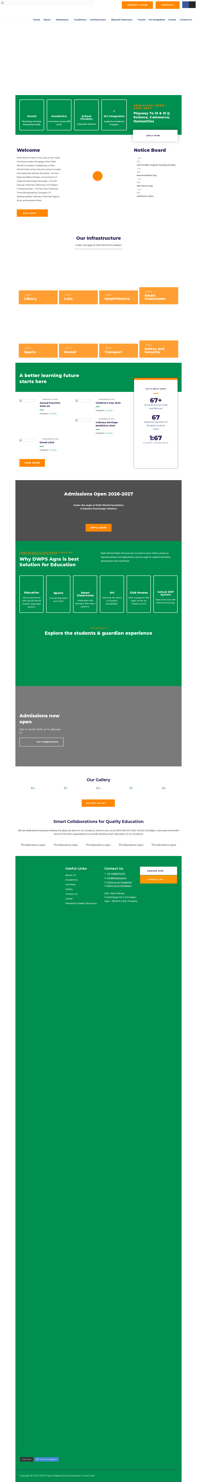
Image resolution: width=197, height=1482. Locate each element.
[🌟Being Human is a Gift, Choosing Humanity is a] (49, 1145)
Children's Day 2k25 (108, 403)
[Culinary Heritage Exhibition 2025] (83, 426)
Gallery (69, 889)
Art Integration (157, 19)
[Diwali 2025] (27, 446)
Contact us (186, 19)
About (47, 19)
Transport (113, 352)
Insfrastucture (98, 19)
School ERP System (165, 593)
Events (172, 19)
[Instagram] (192, 4)
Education (31, 592)
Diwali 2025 (47, 442)
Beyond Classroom (121, 19)
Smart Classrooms (155, 297)
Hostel (141, 19)
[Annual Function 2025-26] (27, 407)
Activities (70, 884)
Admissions (62, 19)
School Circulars (86, 117)
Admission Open (145, 196)
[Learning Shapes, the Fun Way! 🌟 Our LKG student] (49, 945)
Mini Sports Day (145, 186)
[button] (19, 788)
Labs (68, 299)
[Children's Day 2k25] (83, 407)
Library (30, 299)
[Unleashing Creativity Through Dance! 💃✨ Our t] (29, 976)
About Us (70, 875)
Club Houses (139, 592)
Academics (80, 19)
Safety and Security (154, 350)
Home (36, 19)
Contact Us (71, 894)
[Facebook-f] (185, 4)
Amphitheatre (117, 299)
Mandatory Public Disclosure (81, 903)
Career (69, 898)
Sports (30, 352)
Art (112, 592)
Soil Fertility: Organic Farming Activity (156, 165)
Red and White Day (147, 175)
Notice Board (150, 150)
